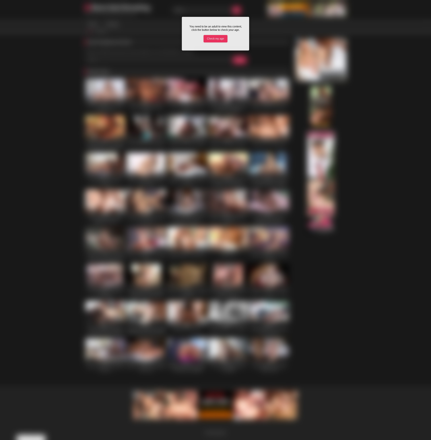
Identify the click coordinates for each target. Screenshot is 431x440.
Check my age (215, 38)
